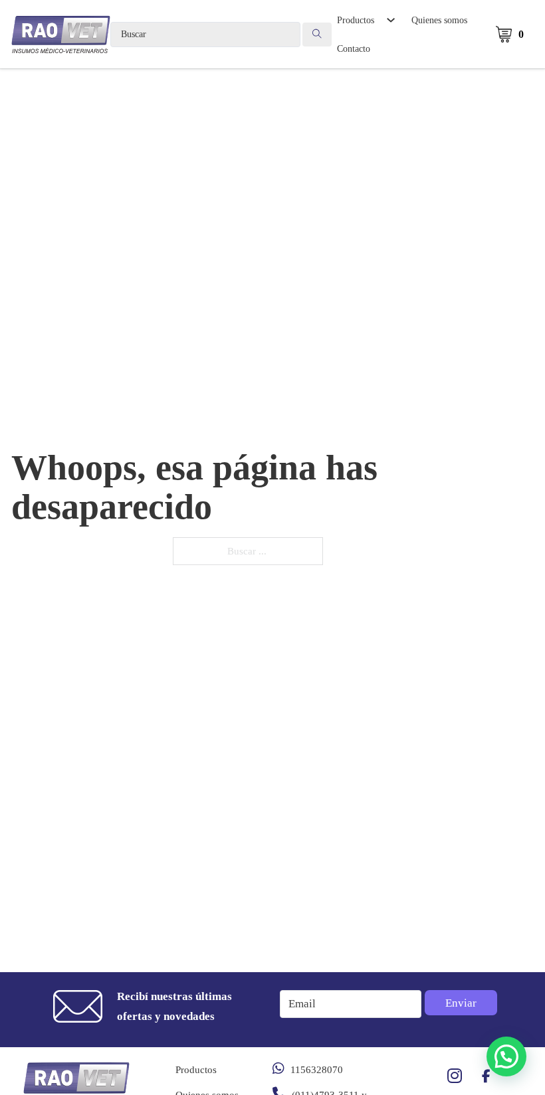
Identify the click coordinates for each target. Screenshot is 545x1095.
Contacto (353, 48)
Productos (355, 20)
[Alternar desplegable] (390, 20)
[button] (506, 1056)
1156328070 (316, 1069)
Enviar (461, 1003)
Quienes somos (439, 20)
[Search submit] (317, 34)
